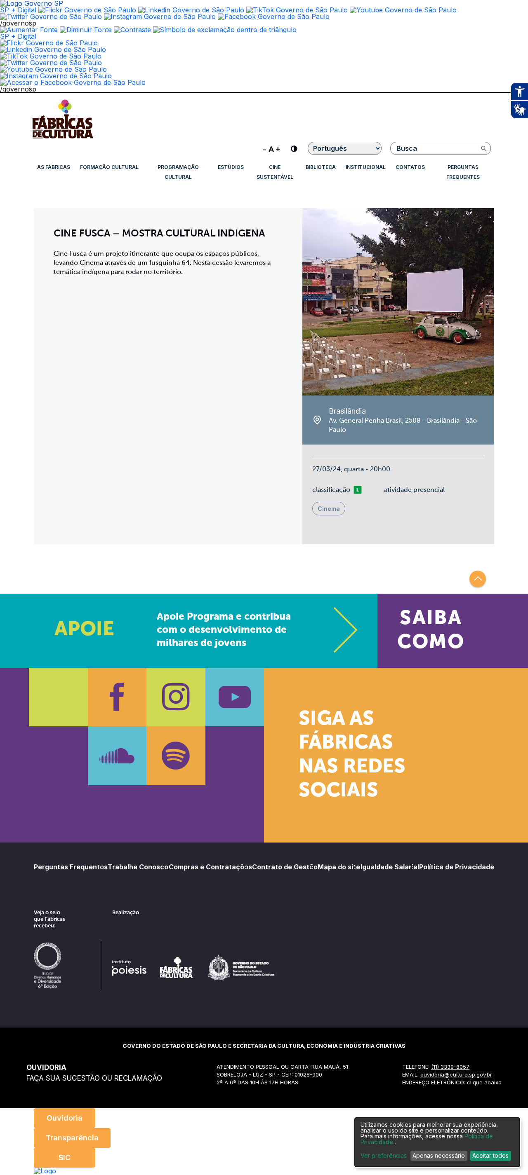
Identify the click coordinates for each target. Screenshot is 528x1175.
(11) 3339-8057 (450, 1066)
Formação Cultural (109, 167)
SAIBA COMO (430, 631)
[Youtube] (234, 697)
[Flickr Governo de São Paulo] (49, 43)
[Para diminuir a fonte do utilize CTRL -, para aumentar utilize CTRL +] (271, 148)
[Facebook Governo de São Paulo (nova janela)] (274, 16)
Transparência (72, 1137)
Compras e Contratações (210, 867)
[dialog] (437, 1142)
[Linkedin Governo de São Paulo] (53, 49)
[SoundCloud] (117, 755)
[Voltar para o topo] (477, 579)
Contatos (410, 167)
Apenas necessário (438, 1155)
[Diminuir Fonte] (86, 30)
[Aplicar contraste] (132, 30)
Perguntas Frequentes (463, 172)
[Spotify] (175, 755)
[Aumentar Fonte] (29, 30)
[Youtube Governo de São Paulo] (53, 69)
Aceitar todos (490, 1155)
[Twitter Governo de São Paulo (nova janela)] (51, 16)
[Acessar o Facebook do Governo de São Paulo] (73, 82)
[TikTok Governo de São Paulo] (50, 56)
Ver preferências (384, 1156)
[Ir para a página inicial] (62, 138)
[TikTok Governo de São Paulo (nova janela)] (297, 10)
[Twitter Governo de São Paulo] (51, 63)
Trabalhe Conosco (138, 867)
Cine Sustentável (275, 172)
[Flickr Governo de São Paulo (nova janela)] (87, 10)
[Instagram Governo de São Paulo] (160, 16)
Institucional (366, 167)
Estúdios (231, 167)
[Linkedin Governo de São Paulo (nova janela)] (191, 10)
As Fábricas (53, 167)
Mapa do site (339, 867)
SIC (65, 1157)
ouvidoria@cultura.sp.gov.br (456, 1074)
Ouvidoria (64, 1118)
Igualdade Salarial (390, 867)
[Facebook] (117, 697)
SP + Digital (18, 10)
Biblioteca (321, 167)
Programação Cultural (178, 172)
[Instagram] (175, 697)
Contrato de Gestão (285, 867)
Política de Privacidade (456, 867)
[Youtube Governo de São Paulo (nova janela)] (403, 10)
